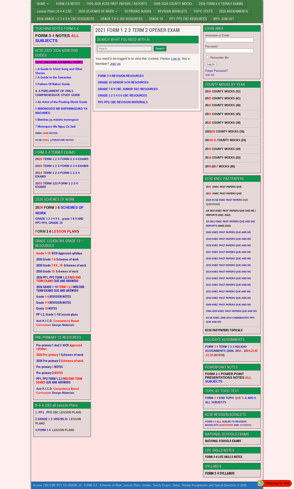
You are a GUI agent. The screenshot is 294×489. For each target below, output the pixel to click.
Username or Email (217, 35)
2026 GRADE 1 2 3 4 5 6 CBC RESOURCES (65, 19)
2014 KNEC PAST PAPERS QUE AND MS (228, 271)
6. (57, 119)
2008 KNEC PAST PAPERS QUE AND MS (228, 304)
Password (211, 46)
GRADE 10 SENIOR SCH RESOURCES (123, 82)
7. (55, 126)
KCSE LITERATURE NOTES (54, 140)
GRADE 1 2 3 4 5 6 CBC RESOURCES (122, 95)
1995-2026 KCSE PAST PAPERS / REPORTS (116, 4)
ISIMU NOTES (46, 133)
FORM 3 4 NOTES (68, 4)
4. (61, 102)
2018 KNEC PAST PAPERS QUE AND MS (228, 245)
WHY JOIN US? (223, 19)
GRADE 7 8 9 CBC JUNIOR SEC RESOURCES (128, 89)
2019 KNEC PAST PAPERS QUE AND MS (228, 239)
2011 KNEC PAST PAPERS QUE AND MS (228, 291)
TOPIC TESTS (203, 11)
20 (238, 350)
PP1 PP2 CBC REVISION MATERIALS (123, 102)
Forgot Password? (216, 70)
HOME (41, 4)
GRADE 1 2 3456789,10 (53, 419)
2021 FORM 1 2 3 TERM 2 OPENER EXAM (137, 30)
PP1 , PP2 (45, 412)
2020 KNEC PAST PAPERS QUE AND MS (228, 232)
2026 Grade (43, 271)
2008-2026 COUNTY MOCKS (172, 4)
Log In (175, 58)
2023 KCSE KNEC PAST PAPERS (224, 200)
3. (52, 84)
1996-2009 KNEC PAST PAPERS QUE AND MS (231, 311)
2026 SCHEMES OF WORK (96, 11)
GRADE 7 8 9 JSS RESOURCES (121, 19)
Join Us (115, 63)
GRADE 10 (156, 19)
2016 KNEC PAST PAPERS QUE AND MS (228, 258)
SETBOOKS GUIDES (138, 11)
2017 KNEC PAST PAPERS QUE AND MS (228, 252)
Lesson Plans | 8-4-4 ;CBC (54, 11)
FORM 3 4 (44, 430)
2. (53, 77)
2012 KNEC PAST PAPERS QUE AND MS (228, 284)
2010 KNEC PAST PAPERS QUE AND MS (228, 298)
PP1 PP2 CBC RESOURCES (188, 19)
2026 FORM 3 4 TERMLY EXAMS (221, 4)
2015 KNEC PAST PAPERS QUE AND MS (228, 265)
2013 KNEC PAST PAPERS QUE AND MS (228, 278)
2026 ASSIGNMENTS (233, 11)
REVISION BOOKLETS (172, 11)
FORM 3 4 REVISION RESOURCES (121, 76)
